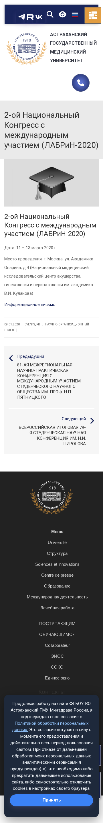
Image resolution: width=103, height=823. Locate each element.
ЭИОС (57, 656)
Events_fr (32, 324)
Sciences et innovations (57, 564)
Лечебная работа (57, 607)
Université (57, 542)
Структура (57, 553)
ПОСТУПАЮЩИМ (57, 623)
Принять (52, 800)
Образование (57, 586)
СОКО (57, 667)
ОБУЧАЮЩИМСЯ (57, 634)
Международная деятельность (57, 596)
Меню (57, 531)
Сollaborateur (57, 645)
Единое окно (57, 677)
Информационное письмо (30, 304)
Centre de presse (57, 575)
